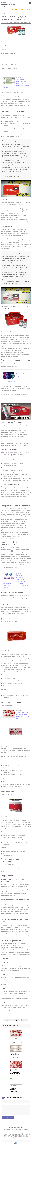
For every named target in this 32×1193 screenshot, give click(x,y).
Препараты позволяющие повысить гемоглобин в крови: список (17, 83)
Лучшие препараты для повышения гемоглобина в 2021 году (16, 1041)
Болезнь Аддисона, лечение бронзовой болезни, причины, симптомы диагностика (16, 1056)
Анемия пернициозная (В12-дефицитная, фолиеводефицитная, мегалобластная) (15, 1073)
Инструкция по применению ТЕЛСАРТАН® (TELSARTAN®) (13, 1089)
